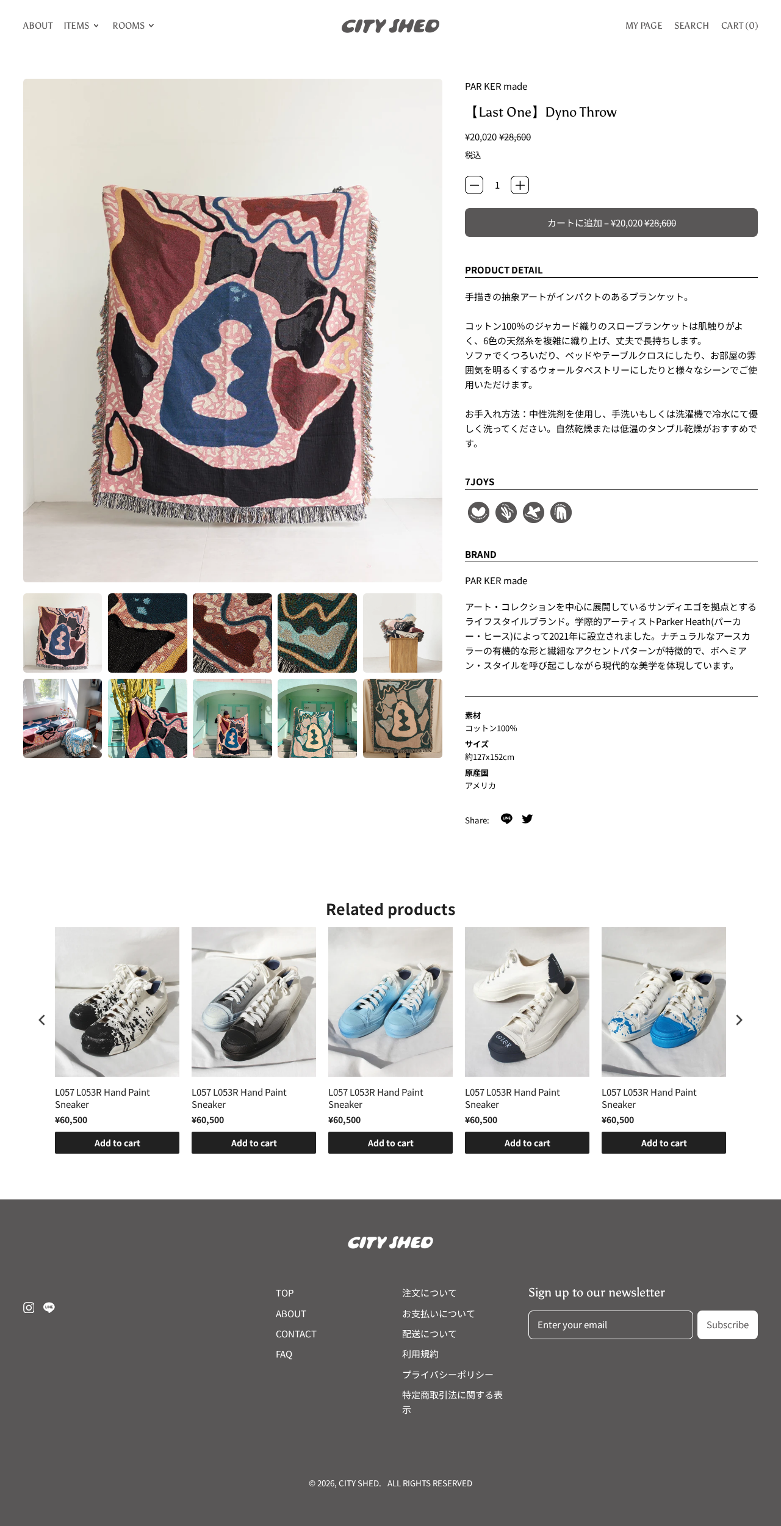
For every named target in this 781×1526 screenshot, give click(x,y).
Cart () (739, 28)
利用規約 (420, 1353)
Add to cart (117, 1143)
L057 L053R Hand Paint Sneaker (102, 1098)
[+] (520, 185)
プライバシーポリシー (448, 1374)
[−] (474, 185)
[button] (63, 633)
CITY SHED (359, 1483)
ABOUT (37, 25)
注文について (429, 1292)
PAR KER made (496, 85)
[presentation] (42, 1020)
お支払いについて (438, 1313)
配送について (429, 1333)
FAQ (284, 1353)
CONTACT (296, 1333)
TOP (285, 1292)
